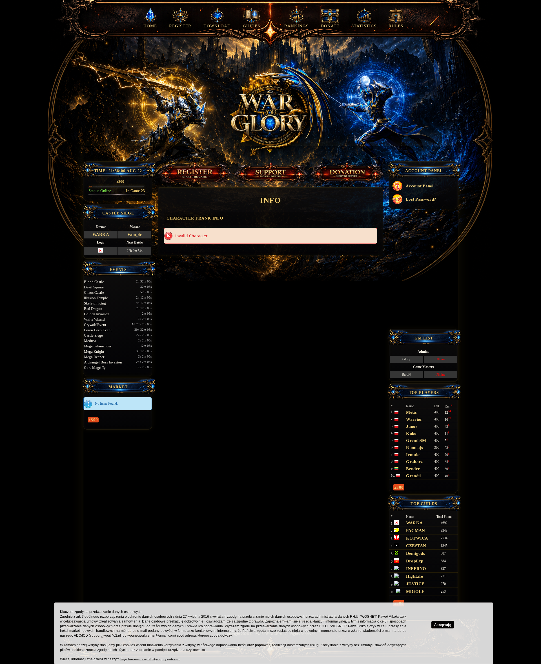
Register (180, 26)
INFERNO (416, 568)
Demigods (415, 553)
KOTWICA (417, 538)
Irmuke (413, 454)
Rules (396, 26)
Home (150, 26)
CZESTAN (416, 546)
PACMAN (415, 530)
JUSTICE (415, 584)
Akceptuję (442, 624)
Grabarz (414, 461)
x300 (93, 419)
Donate (330, 26)
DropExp (415, 561)
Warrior (414, 419)
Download (217, 26)
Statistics (363, 26)
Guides (251, 26)
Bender (413, 468)
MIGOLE (415, 591)
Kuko (411, 433)
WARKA (100, 234)
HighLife (414, 576)
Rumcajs (414, 447)
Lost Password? (421, 199)
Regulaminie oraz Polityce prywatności (150, 659)
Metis (411, 412)
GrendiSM (416, 440)
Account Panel (419, 186)
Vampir (134, 234)
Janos (411, 426)
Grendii (413, 476)
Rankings (296, 26)
